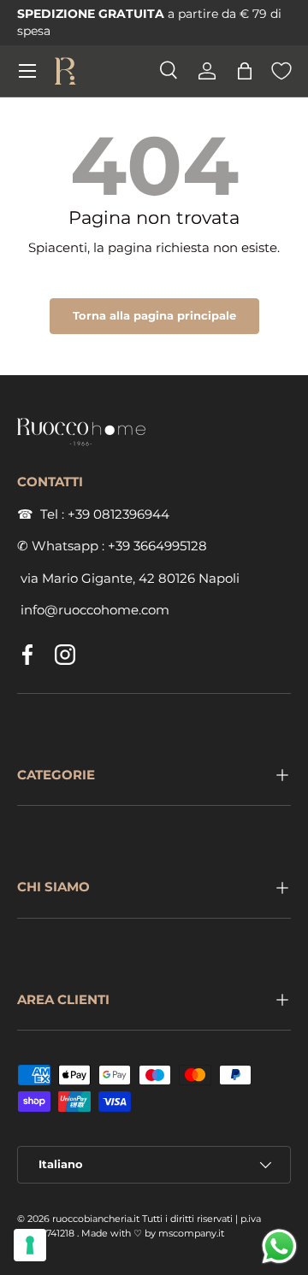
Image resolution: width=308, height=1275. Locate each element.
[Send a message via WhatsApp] (279, 1246)
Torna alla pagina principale (154, 315)
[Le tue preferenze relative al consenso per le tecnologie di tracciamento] (30, 1245)
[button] (245, 71)
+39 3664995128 (157, 546)
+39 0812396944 (118, 514)
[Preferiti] (281, 71)
